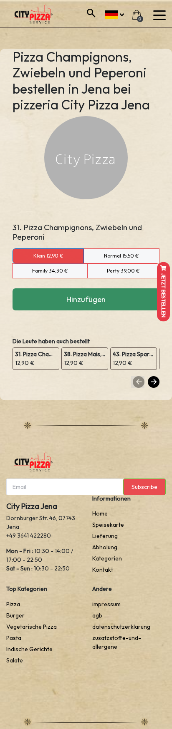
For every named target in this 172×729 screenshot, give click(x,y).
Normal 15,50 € (121, 256)
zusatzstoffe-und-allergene (116, 642)
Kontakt (102, 569)
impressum (106, 604)
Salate (14, 660)
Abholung (104, 547)
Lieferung (105, 536)
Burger (15, 615)
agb (97, 615)
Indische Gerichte (29, 649)
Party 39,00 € (123, 271)
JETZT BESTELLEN (163, 295)
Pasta (13, 638)
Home (100, 513)
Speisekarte (108, 524)
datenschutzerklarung (121, 626)
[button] (114, 13)
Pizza (13, 604)
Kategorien (107, 558)
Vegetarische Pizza (31, 626)
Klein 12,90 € (48, 256)
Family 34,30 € (50, 271)
